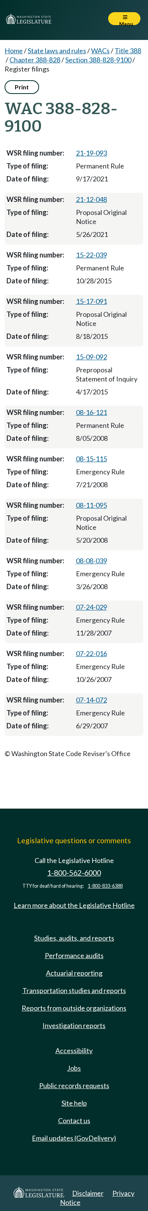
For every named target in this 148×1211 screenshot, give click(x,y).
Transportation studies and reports (74, 990)
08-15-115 (91, 459)
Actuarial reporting (74, 973)
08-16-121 (91, 412)
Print (22, 87)
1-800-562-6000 (74, 872)
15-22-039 (91, 255)
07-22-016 (91, 653)
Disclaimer (88, 1193)
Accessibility (74, 1050)
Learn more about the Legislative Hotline (74, 905)
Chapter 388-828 (34, 60)
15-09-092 (91, 357)
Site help (74, 1103)
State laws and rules (57, 50)
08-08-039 (91, 560)
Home (14, 50)
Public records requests (74, 1085)
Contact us (74, 1120)
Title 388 (128, 50)
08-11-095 (91, 505)
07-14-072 (91, 700)
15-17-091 (91, 301)
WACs (100, 50)
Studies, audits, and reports (74, 938)
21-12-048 (91, 199)
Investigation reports (74, 1025)
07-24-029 (91, 607)
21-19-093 (91, 153)
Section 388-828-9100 (98, 60)
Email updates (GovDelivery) (74, 1138)
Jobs (74, 1068)
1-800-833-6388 (105, 886)
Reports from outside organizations (74, 1008)
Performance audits (74, 955)
